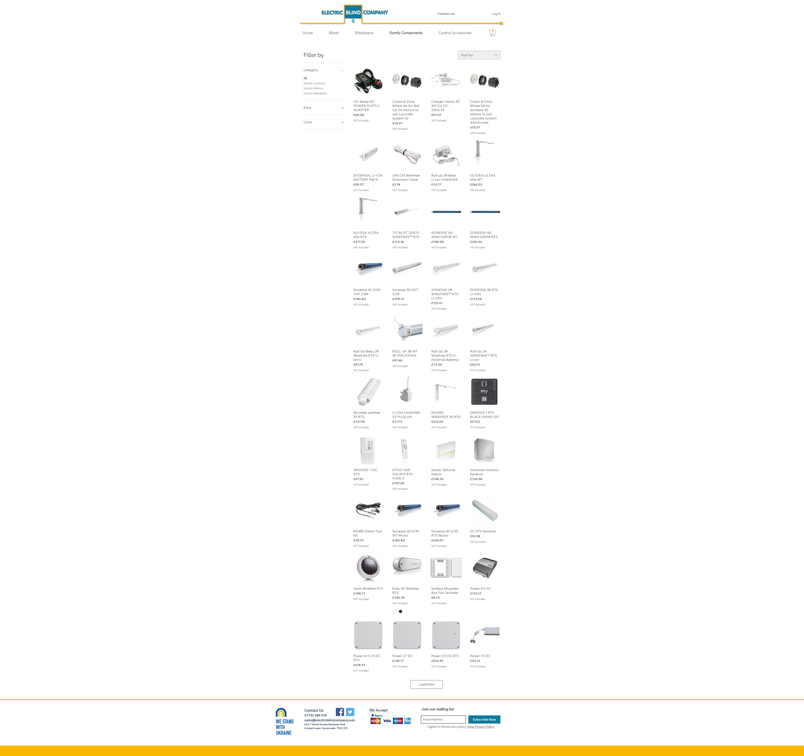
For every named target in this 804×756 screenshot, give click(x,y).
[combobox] (479, 55)
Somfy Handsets (315, 93)
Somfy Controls (314, 83)
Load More (426, 684)
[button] (339, 33)
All (305, 78)
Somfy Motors (313, 88)
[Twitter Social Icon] (350, 712)
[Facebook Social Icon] (340, 712)
